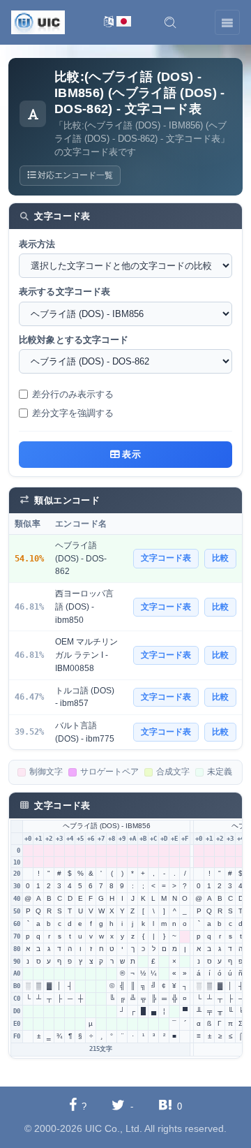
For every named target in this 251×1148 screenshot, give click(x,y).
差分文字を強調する (73, 413)
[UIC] (38, 22)
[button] (170, 22)
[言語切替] (117, 23)
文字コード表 (166, 558)
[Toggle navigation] (227, 22)
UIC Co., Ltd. (113, 1128)
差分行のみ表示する (73, 394)
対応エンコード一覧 (74, 175)
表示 (130, 454)
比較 (220, 558)
